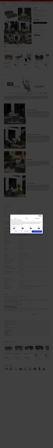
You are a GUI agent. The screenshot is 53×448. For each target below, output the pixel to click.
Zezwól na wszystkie (37, 231)
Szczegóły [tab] (26, 218)
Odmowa (16, 231)
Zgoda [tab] (16, 218)
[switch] (22, 228)
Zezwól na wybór (26, 231)
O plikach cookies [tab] (37, 218)
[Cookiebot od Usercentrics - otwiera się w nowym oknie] (39, 215)
